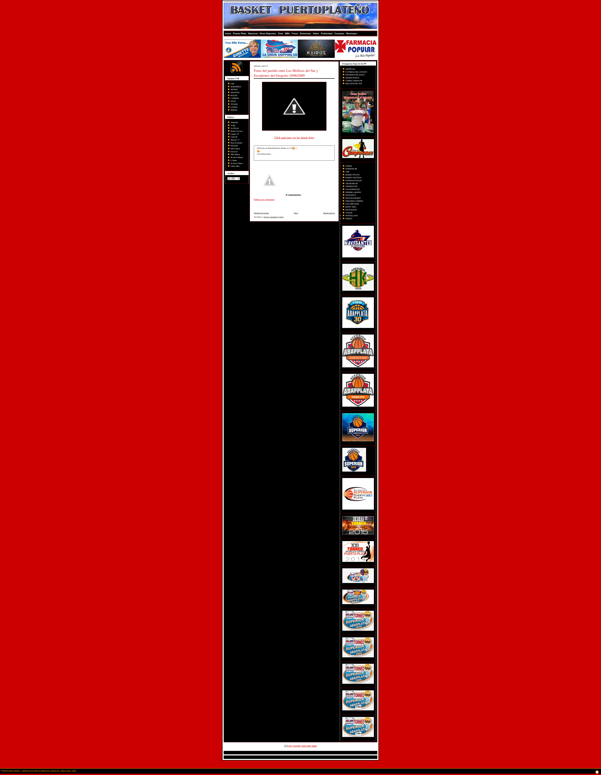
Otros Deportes (268, 33)
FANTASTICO (350, 195)
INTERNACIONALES (353, 180)
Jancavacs (234, 151)
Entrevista (305, 33)
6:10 (290, 148)
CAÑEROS (235, 98)
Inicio (228, 33)
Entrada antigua (329, 213)
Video (316, 33)
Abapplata (234, 122)
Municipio (351, 33)
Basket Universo (237, 131)
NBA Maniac (235, 154)
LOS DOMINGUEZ (352, 189)
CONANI (348, 213)
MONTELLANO (351, 215)
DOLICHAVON (351, 210)
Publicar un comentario (264, 199)
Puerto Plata (239, 33)
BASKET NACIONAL (353, 177)
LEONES (234, 107)
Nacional (253, 33)
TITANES (234, 104)
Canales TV (235, 134)
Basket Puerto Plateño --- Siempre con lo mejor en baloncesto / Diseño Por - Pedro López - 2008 (39, 771)
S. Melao (234, 160)
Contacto (339, 33)
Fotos (295, 33)
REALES (234, 95)
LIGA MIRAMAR (352, 204)
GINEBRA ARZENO (353, 192)
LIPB (347, 172)
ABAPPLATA (350, 69)
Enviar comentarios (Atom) (274, 217)
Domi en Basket (236, 143)
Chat (280, 33)
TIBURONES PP (351, 183)
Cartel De (234, 137)
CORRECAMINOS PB (353, 80)
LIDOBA (348, 166)
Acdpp (233, 125)
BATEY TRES (350, 207)
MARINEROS (236, 86)
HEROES (234, 110)
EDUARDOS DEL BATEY (355, 75)
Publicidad (326, 33)
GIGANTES (235, 92)
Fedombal (234, 145)
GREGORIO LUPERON (354, 201)
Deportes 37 (235, 140)
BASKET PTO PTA (352, 175)
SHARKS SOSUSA (352, 78)
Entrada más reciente (261, 213)
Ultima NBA (235, 166)
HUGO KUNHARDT (353, 198)
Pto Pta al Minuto (237, 157)
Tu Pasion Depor (237, 163)
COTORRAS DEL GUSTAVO (356, 72)
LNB (232, 83)
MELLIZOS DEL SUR (353, 83)
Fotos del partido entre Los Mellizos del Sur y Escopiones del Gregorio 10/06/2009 (286, 73)
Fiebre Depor (235, 148)
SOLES (233, 101)
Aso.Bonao (235, 128)
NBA (287, 33)
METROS (234, 89)
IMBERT (348, 218)
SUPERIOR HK (351, 169)
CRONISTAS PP (351, 186)
